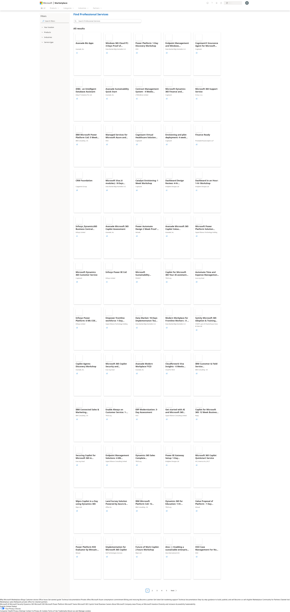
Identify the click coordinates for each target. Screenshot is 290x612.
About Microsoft (118, 604)
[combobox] (108, 21)
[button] (75, 21)
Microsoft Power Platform (54, 604)
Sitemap (22, 611)
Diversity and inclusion (166, 604)
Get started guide (54, 599)
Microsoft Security (16, 604)
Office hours (43, 599)
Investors (154, 604)
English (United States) (8, 606)
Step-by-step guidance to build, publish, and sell (216, 599)
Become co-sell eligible (243, 599)
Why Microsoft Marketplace (10, 599)
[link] (87, 53)
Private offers (86, 599)
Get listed (157, 599)
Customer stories (32, 599)
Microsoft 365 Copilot (86, 604)
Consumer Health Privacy (9, 611)
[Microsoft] (46, 3)
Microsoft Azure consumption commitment (107, 599)
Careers (108, 604)
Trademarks (62, 611)
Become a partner (146, 599)
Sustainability (190, 604)
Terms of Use (53, 611)
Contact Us (30, 611)
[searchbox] (57, 21)
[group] (77, 53)
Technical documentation (71, 599)
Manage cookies (85, 611)
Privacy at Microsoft (143, 604)
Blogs (23, 599)
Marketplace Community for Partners (266, 599)
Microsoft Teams (71, 604)
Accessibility (180, 604)
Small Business (99, 604)
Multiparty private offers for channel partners (30, 602)
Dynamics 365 (29, 604)
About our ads (72, 611)
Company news (130, 604)
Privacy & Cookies (41, 611)
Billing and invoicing (131, 599)
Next (172, 590)
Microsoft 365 (39, 604)
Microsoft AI (4, 604)
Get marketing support (169, 599)
